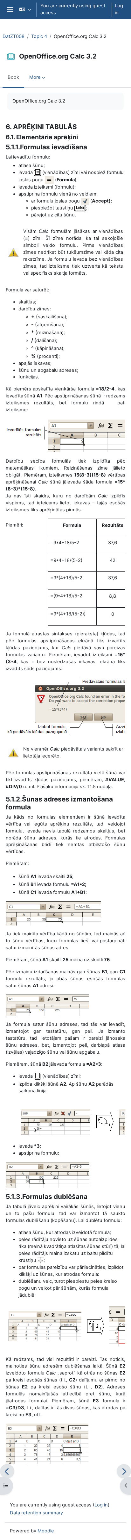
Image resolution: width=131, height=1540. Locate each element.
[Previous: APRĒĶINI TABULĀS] (7, 1471)
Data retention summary (36, 1513)
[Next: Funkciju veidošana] (124, 1471)
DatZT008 (13, 36)
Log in (119, 9)
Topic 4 (39, 36)
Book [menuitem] (13, 77)
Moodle (46, 1531)
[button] (25, 9)
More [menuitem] (35, 77)
